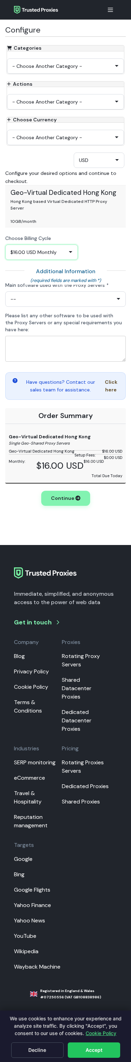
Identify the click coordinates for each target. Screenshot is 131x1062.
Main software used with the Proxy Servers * (57, 285)
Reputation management (31, 821)
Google (23, 859)
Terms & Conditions (28, 706)
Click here (111, 386)
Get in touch (33, 622)
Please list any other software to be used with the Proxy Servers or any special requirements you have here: (63, 322)
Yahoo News (29, 920)
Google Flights (32, 889)
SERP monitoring (35, 762)
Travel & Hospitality (28, 797)
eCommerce (29, 777)
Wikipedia (26, 951)
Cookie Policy (31, 687)
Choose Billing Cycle (28, 238)
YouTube (25, 936)
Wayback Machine (37, 966)
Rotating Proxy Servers (81, 660)
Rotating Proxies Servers (83, 766)
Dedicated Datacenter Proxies (77, 720)
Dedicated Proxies (85, 786)
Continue (63, 498)
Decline (37, 1050)
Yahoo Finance (32, 905)
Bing (19, 874)
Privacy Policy (31, 671)
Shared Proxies (81, 801)
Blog (19, 656)
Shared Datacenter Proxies (77, 688)
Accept (94, 1050)
